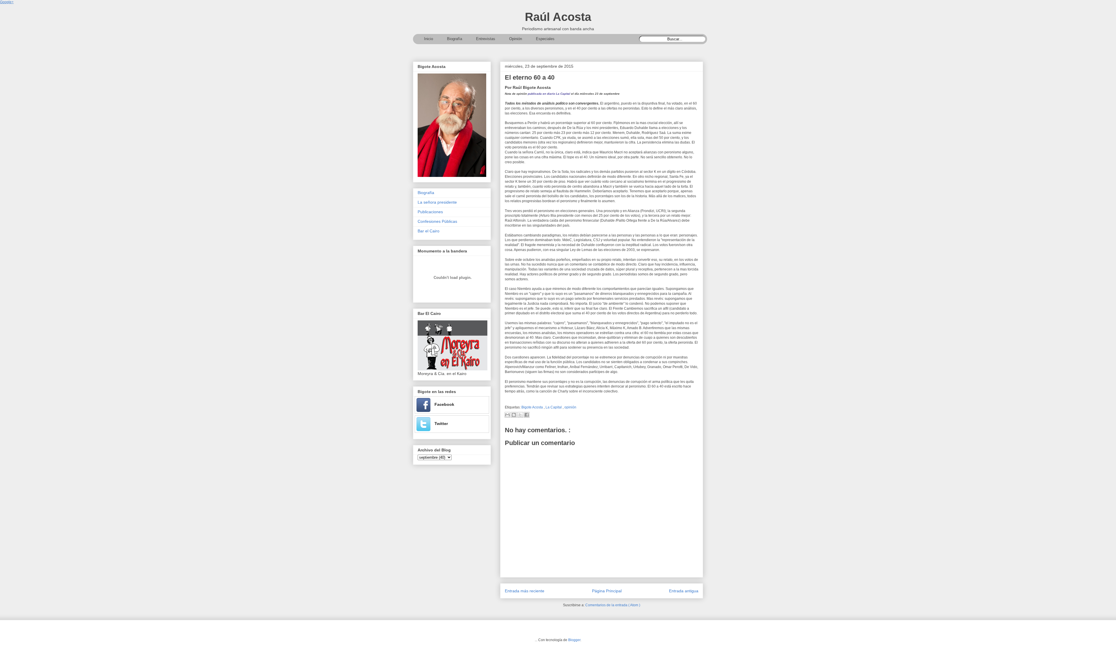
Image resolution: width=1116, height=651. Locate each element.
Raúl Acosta (558, 16)
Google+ (7, 2)
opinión (570, 407)
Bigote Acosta (532, 407)
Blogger (574, 640)
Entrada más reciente (524, 591)
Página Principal (607, 591)
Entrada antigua (683, 591)
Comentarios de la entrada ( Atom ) (612, 605)
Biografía (426, 192)
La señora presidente (437, 202)
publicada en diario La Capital (548, 93)
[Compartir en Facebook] (527, 415)
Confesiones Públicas (437, 221)
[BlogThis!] (514, 415)
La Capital (554, 407)
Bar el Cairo (428, 231)
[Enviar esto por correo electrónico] (507, 415)
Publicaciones (430, 211)
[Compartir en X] (520, 415)
